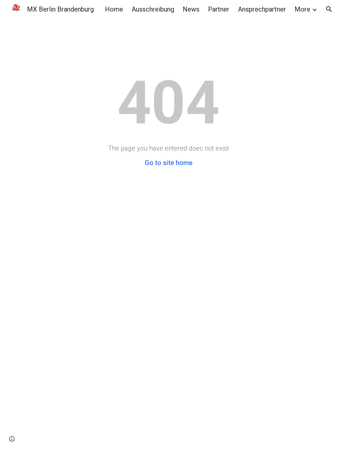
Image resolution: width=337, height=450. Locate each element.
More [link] (302, 9)
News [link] (191, 9)
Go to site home (169, 163)
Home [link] (114, 9)
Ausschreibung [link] (153, 9)
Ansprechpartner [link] (262, 9)
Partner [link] (218, 9)
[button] (329, 9)
